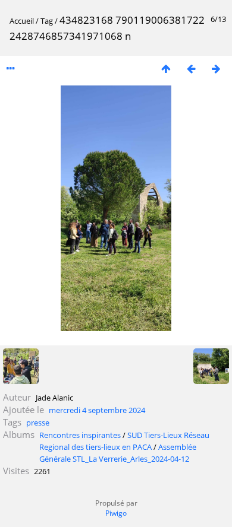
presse (37, 422)
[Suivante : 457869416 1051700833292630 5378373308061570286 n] (215, 68)
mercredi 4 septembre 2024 (97, 410)
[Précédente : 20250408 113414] (190, 68)
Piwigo (116, 513)
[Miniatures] (165, 68)
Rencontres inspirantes (80, 435)
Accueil (22, 20)
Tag (46, 20)
